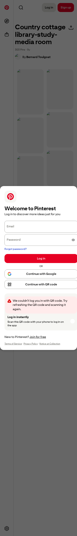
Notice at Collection (49, 343)
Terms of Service (13, 343)
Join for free (38, 337)
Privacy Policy (31, 343)
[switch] (73, 240)
